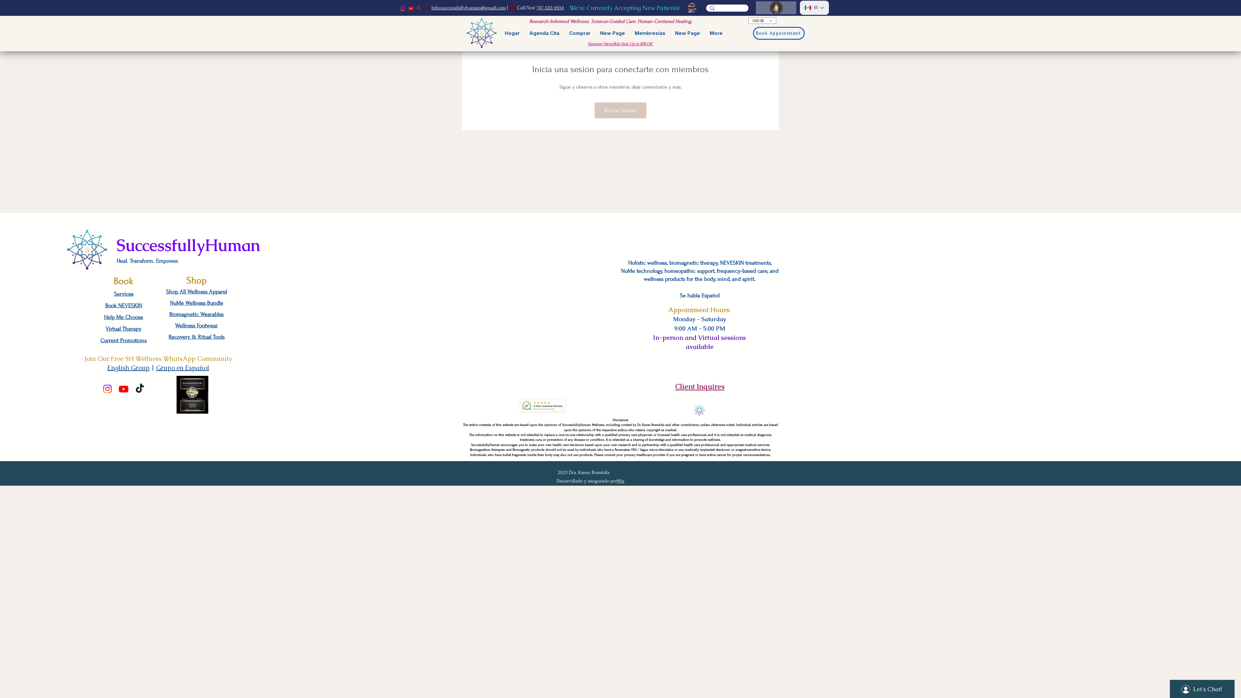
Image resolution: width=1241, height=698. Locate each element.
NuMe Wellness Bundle (196, 303)
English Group (128, 368)
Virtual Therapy (124, 329)
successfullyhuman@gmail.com (700, 361)
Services (123, 294)
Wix (620, 481)
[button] (762, 20)
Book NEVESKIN (123, 305)
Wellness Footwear (196, 326)
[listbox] (762, 20)
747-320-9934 (550, 8)
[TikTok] (419, 8)
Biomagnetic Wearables (196, 314)
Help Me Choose (123, 317)
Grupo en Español (182, 368)
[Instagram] (403, 8)
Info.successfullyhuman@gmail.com (468, 8)
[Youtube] (411, 8)
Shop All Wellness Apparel (196, 292)
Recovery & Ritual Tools (197, 337)
